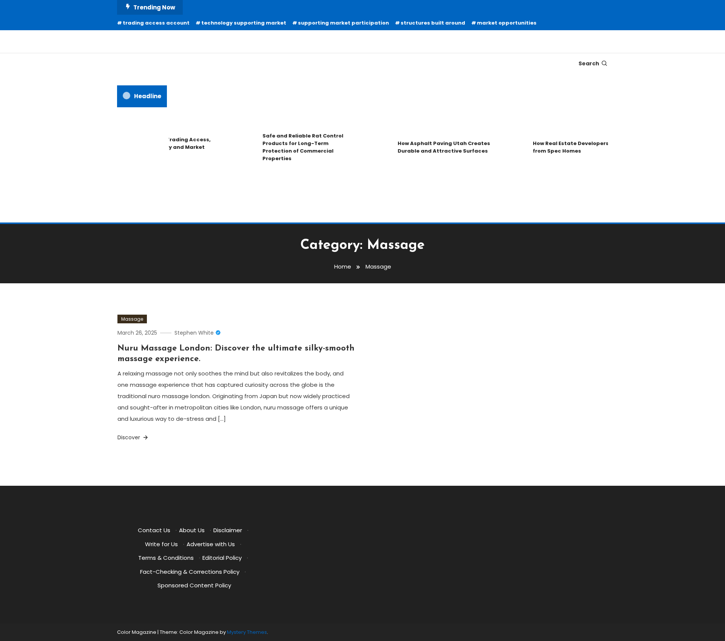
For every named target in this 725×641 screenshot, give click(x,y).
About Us (192, 530)
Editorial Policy (222, 558)
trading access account (156, 22)
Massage (132, 319)
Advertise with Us (211, 544)
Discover (129, 437)
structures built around (433, 22)
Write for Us (161, 544)
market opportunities (507, 22)
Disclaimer (227, 530)
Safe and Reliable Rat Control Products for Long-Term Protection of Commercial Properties (297, 147)
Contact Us (154, 530)
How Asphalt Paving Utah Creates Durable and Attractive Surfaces (438, 147)
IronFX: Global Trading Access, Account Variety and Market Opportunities (163, 147)
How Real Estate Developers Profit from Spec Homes (574, 147)
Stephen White (194, 333)
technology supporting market (243, 22)
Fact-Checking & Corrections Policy (189, 572)
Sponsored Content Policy (194, 585)
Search (588, 63)
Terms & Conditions (166, 558)
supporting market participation (343, 22)
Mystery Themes (247, 632)
